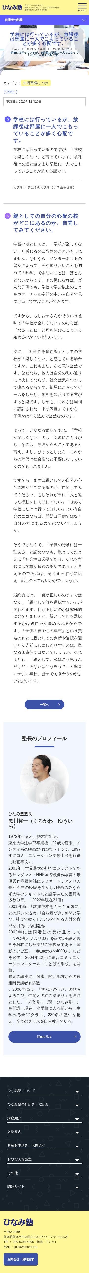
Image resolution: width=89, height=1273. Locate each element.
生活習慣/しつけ (62, 49)
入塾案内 (14, 1132)
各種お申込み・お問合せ (26, 1145)
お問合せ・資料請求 (20, 1259)
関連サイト (16, 1186)
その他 (12, 1173)
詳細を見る (44, 1036)
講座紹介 (14, 1118)
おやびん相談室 (36, 49)
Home (16, 49)
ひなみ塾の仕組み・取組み (28, 1104)
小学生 (10, 91)
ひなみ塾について (21, 1091)
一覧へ (44, 704)
